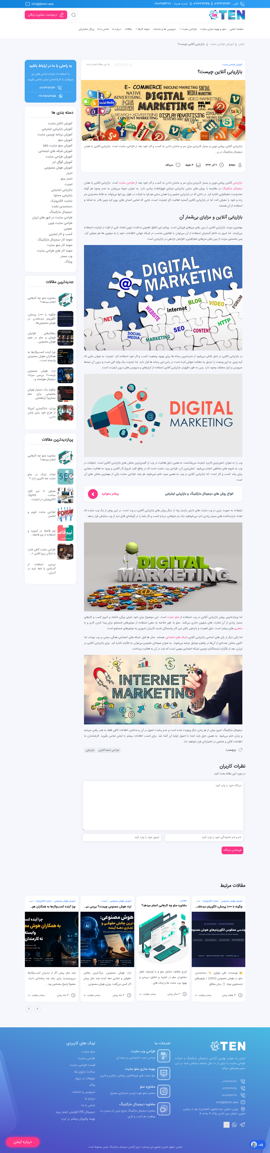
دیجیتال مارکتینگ (232, 188)
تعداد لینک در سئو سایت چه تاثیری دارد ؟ (42, 476)
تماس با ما (103, 29)
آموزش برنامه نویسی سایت (55, 134)
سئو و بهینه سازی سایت (213, 29)
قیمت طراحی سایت (82, 1065)
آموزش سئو (65, 140)
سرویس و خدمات (83, 1092)
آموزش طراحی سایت (222, 44)
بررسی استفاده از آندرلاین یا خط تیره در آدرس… (42, 568)
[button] (25, 1015)
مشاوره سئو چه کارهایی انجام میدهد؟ (42, 300)
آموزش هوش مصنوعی (58, 168)
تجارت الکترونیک (61, 201)
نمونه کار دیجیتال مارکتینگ (55, 239)
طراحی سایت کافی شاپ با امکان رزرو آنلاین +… (42, 551)
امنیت (68, 184)
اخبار (69, 173)
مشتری (238, 628)
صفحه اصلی (237, 29)
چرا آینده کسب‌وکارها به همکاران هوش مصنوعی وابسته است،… (42, 356)
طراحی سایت (189, 29)
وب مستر (66, 256)
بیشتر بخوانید (38, 995)
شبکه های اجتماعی (176, 637)
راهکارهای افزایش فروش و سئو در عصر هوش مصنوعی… (42, 337)
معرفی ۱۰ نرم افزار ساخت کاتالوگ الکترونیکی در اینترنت (42, 495)
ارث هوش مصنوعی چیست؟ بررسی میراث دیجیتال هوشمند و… (42, 375)
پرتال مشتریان (86, 29)
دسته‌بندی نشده (62, 206)
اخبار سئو (66, 179)
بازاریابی (237, 183)
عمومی (68, 228)
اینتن (241, 44)
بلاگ (92, 1085)
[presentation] (29, 1009)
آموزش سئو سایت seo (57, 145)
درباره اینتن (23, 1142)
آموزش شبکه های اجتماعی (55, 151)
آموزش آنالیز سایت (60, 123)
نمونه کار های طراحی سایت (54, 251)
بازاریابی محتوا (63, 195)
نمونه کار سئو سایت (59, 245)
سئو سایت (173, 617)
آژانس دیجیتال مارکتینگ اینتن (118, 1147)
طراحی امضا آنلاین (108, 750)
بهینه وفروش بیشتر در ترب (78, 1119)
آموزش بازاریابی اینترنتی (57, 129)
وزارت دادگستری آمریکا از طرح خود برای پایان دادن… (42, 412)
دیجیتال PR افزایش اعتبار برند (75, 1112)
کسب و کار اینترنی (60, 234)
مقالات (128, 29)
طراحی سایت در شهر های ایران (52, 217)
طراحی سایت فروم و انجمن (42, 514)
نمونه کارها (143, 29)
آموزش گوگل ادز (62, 162)
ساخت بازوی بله (84, 1072)
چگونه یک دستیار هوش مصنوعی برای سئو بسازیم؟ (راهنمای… (42, 394)
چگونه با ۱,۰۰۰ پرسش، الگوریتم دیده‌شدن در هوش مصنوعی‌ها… (42, 318)
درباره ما (116, 29)
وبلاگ (68, 262)
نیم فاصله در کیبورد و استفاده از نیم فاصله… (42, 533)
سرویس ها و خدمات (164, 29)
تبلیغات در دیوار (85, 1078)
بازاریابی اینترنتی (61, 190)
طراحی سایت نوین (60, 223)
